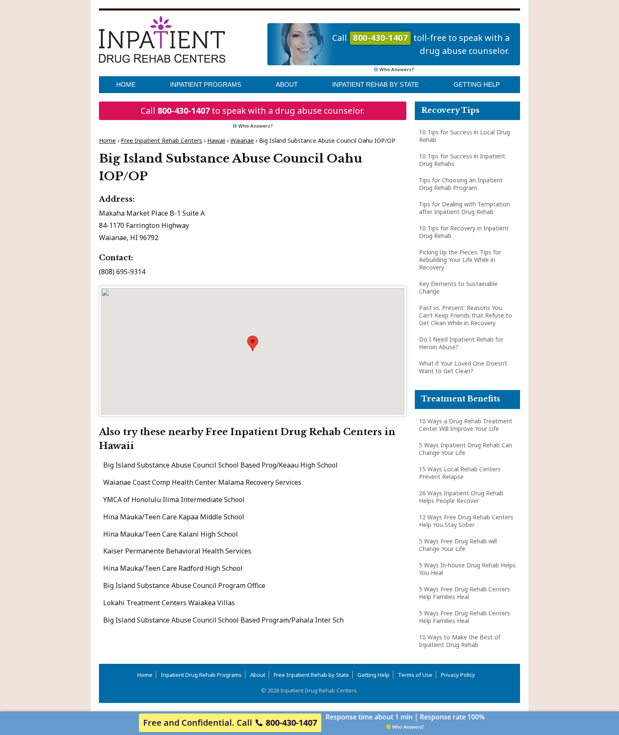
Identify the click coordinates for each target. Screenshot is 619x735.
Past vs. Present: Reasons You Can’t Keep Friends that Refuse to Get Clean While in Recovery (465, 315)
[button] (252, 343)
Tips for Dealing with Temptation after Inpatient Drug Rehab (464, 208)
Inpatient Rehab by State (375, 84)
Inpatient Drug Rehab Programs (201, 675)
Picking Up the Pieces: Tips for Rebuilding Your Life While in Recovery (460, 259)
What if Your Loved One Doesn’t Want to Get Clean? (463, 367)
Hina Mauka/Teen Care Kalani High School (170, 534)
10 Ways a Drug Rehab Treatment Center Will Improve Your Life (465, 425)
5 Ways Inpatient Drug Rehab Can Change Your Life (465, 449)
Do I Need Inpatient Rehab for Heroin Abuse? (461, 343)
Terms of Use (415, 675)
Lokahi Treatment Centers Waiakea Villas (169, 602)
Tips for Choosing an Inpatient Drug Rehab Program (461, 184)
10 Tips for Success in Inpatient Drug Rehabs (462, 160)
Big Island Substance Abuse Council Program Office (184, 585)
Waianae (242, 140)
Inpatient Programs (205, 84)
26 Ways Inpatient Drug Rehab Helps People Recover (461, 497)
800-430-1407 (183, 110)
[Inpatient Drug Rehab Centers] (162, 39)
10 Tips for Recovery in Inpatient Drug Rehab (464, 232)
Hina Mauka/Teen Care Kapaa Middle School (173, 516)
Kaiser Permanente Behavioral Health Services (177, 551)
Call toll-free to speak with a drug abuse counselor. (421, 44)
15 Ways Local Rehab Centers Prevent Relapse (460, 473)
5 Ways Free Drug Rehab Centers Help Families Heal (464, 593)
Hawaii (216, 140)
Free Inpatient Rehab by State (311, 675)
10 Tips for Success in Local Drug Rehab (464, 136)
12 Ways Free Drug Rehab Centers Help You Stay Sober (466, 521)
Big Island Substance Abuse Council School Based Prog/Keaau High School (220, 465)
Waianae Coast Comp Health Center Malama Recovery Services (202, 482)
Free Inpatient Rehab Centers (161, 140)
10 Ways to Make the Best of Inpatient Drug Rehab (459, 641)
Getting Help (477, 84)
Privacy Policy (458, 675)
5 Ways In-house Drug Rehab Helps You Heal (467, 569)
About (287, 84)
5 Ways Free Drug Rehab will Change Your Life (458, 545)
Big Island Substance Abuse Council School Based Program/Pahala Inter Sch (223, 620)
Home (126, 84)
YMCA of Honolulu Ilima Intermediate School (174, 499)
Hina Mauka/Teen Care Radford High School (173, 568)
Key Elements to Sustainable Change (458, 287)
